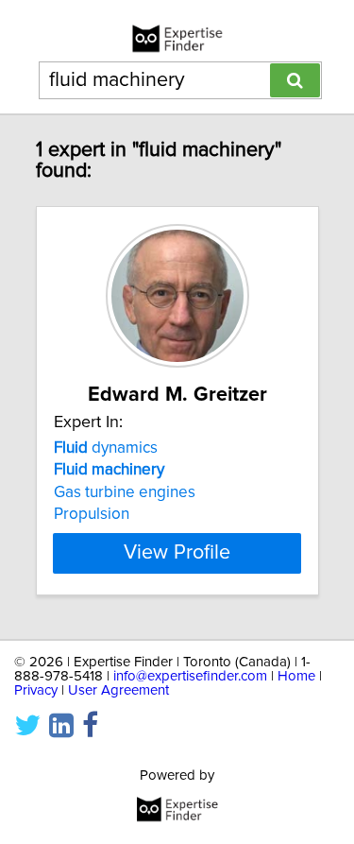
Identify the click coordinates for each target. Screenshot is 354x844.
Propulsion (91, 514)
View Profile (177, 553)
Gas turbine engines (124, 492)
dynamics (106, 447)
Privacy (36, 690)
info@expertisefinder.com (190, 676)
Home (296, 676)
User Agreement (118, 690)
